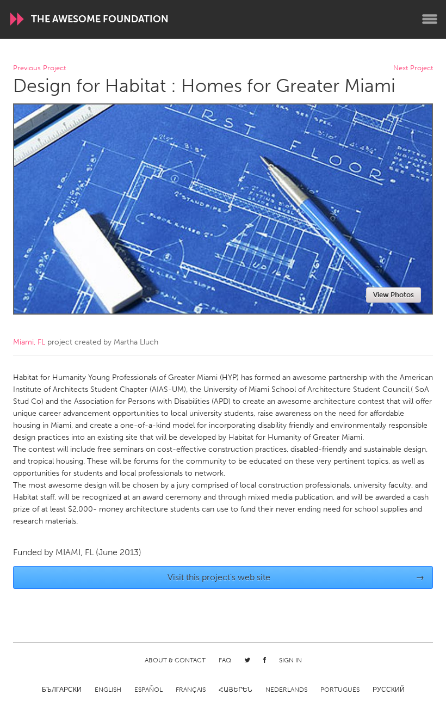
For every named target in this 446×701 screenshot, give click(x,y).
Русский (389, 689)
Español (148, 689)
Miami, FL (29, 342)
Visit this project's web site (296, 577)
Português (340, 689)
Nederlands (286, 689)
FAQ (225, 660)
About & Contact (175, 660)
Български (62, 689)
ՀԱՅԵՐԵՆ (235, 689)
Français (191, 689)
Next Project (413, 68)
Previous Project (39, 68)
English (108, 689)
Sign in (290, 660)
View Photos (393, 295)
